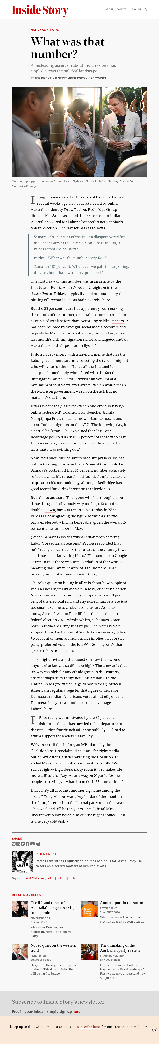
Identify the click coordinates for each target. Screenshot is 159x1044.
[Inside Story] (43, 11)
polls (72, 878)
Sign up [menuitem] (136, 9)
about (98, 696)
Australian (39, 293)
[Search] (145, 15)
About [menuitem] (109, 9)
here (106, 299)
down (50, 510)
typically (76, 293)
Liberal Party (30, 878)
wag (84, 775)
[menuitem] (145, 9)
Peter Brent (41, 78)
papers (118, 320)
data (109, 613)
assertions (113, 418)
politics (62, 878)
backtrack (53, 430)
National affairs (45, 29)
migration (47, 878)
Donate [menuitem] (121, 9)
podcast (82, 203)
